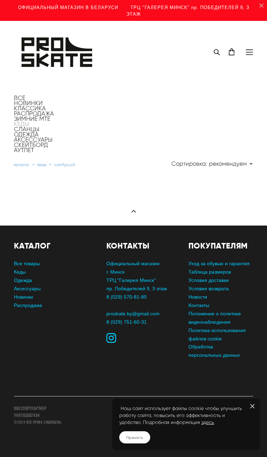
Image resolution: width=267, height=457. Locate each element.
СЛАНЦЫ (26, 129)
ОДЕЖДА (26, 134)
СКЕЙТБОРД (31, 144)
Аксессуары (27, 288)
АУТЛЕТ (24, 150)
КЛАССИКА (30, 108)
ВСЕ (19, 97)
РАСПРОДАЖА (34, 113)
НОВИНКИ (28, 103)
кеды (42, 164)
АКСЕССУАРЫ (33, 139)
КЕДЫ (21, 123)
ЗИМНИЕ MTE (32, 118)
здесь (207, 422)
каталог (22, 164)
